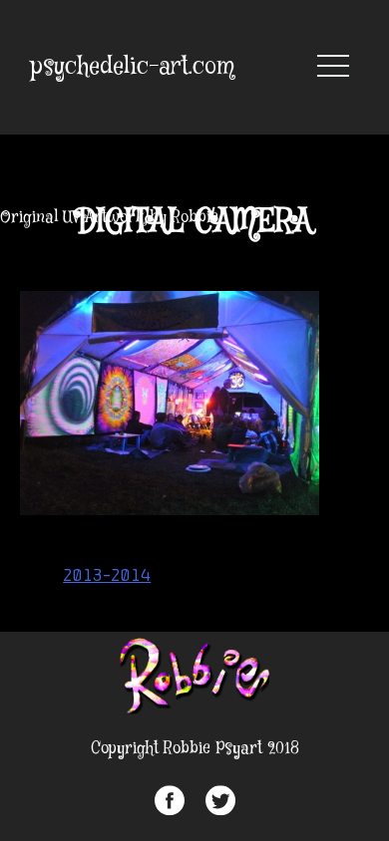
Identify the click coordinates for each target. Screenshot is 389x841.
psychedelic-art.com (132, 67)
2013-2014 (107, 575)
